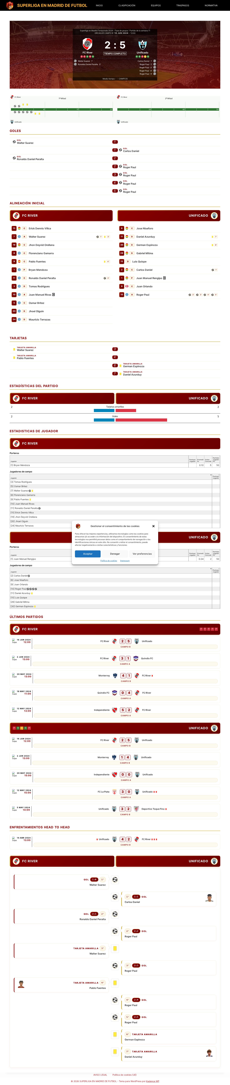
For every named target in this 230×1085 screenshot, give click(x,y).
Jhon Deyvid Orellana (41, 245)
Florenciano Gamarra (41, 253)
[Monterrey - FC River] (115, 678)
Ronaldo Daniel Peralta (30, 159)
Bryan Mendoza (38, 269)
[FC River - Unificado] (115, 643)
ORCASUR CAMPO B (104, 33)
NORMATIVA (211, 5)
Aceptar (87, 553)
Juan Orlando (144, 286)
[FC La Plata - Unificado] (115, 794)
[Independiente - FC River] (115, 712)
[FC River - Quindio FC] (115, 660)
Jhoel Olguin (36, 311)
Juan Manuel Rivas (40, 294)
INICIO (99, 5)
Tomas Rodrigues (39, 286)
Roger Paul (129, 167)
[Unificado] (142, 47)
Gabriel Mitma (144, 253)
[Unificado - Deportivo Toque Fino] (115, 811)
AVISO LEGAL (100, 1074)
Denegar (115, 553)
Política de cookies (108, 560)
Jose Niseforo (144, 228)
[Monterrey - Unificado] (115, 759)
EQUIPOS (156, 5)
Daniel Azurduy (145, 236)
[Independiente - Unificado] (115, 777)
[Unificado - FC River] (115, 841)
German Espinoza (147, 245)
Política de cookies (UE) (124, 1074)
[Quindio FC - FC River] (115, 695)
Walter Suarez (25, 142)
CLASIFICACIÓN (126, 5)
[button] (153, 526)
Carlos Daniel (131, 151)
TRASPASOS (182, 5)
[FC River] (87, 47)
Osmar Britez (36, 303)
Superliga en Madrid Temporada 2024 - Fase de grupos (104, 30)
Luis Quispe (139, 261)
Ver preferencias (142, 553)
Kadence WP (152, 1081)
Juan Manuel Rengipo (149, 278)
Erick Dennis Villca (40, 228)
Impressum (125, 560)
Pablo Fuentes (37, 261)
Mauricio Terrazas (39, 319)
